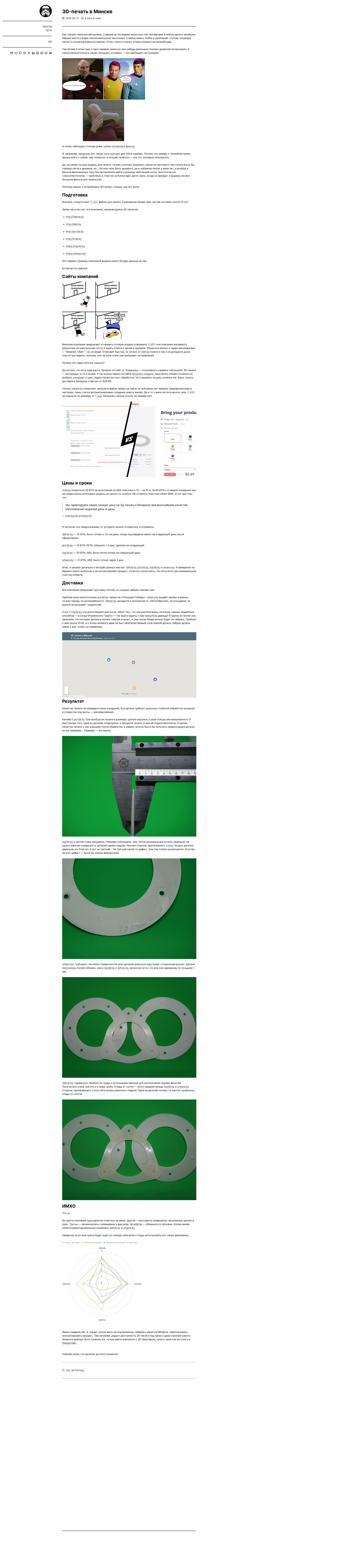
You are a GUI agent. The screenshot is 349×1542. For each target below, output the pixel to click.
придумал (84, 153)
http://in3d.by (74, 238)
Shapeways (132, 370)
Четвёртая (136, 1224)
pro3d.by (67, 545)
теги (48, 30)
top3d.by (67, 552)
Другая (131, 1220)
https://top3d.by (75, 246)
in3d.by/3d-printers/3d (78, 515)
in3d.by (66, 490)
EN (50, 41)
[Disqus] (129, 1419)
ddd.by (145, 351)
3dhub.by (67, 534)
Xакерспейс (69, 1343)
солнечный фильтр (123, 146)
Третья (73, 1224)
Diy (68, 1370)
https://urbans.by (76, 253)
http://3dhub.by (75, 216)
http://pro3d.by (75, 231)
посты (47, 26)
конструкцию (112, 153)
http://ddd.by (73, 224)
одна (90, 1220)
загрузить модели (143, 373)
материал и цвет (83, 377)
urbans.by (77, 388)
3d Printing (77, 1370)
